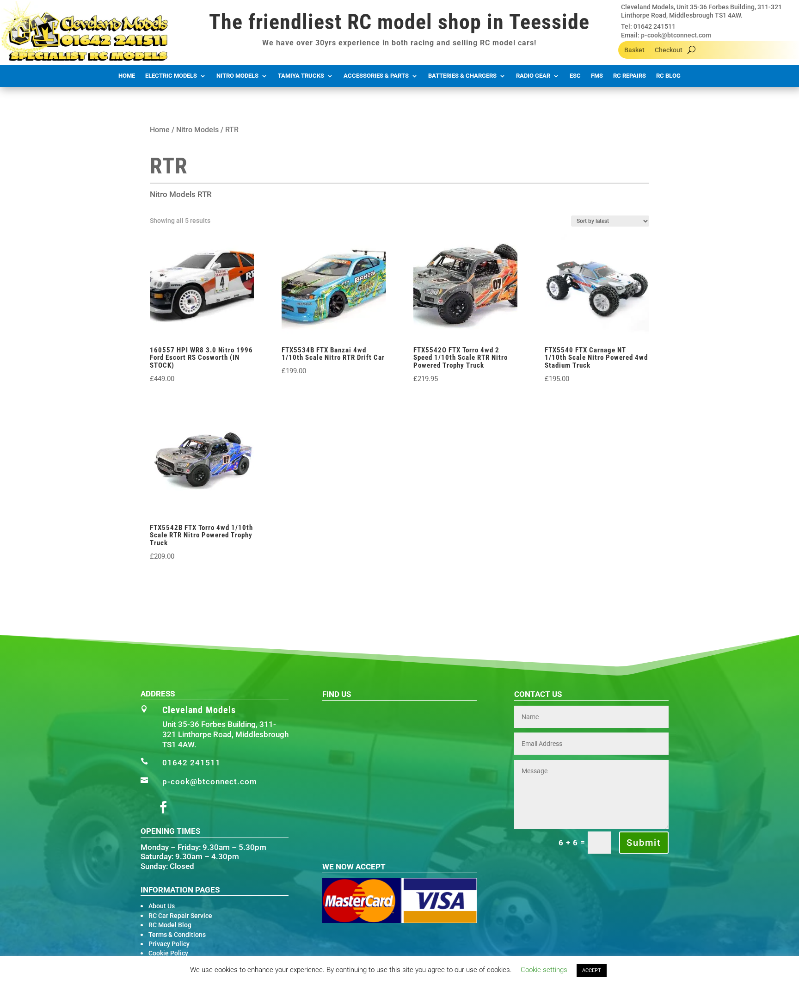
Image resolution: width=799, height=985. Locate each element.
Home (126, 76)
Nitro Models (237, 76)
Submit (644, 842)
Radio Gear (533, 76)
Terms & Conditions (177, 934)
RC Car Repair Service (180, 915)
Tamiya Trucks (301, 76)
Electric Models (171, 76)
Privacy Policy (169, 944)
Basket (634, 50)
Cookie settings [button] (544, 970)
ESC (575, 76)
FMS (597, 76)
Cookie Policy (168, 953)
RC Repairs (629, 76)
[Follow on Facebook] (163, 807)
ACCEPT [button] (591, 970)
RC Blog (668, 76)
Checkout (668, 50)
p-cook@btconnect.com (676, 35)
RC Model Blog (169, 925)
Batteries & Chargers (462, 76)
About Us (161, 906)
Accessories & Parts (376, 76)
